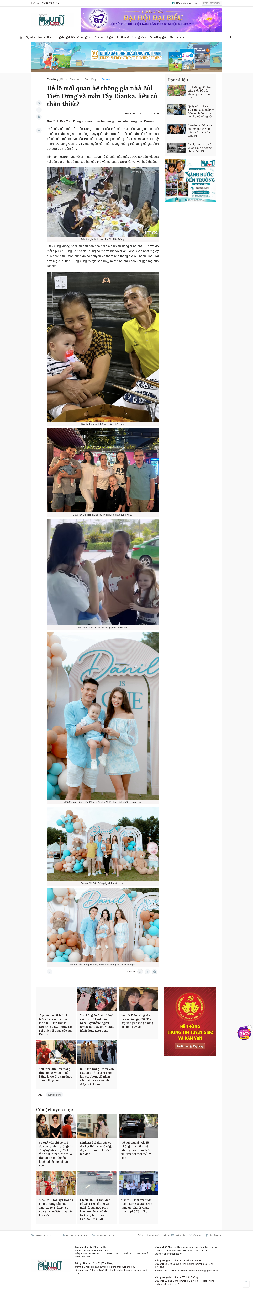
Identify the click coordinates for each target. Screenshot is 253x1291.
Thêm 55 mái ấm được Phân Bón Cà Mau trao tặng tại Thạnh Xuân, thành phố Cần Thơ (136, 1205)
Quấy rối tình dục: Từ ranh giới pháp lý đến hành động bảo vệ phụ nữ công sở (201, 111)
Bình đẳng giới (157, 37)
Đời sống (106, 79)
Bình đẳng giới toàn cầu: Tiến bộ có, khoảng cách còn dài (200, 92)
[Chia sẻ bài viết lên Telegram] (39, 117)
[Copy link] (39, 103)
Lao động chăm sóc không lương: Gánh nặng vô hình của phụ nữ (200, 130)
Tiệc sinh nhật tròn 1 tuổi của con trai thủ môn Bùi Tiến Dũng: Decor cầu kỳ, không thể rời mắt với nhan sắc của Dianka (55, 1024)
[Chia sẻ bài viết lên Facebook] (39, 110)
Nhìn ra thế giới (104, 37)
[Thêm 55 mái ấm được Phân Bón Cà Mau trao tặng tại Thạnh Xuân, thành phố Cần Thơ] (138, 1183)
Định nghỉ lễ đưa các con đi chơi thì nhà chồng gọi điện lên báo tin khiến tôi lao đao (97, 1148)
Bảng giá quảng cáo (187, 3)
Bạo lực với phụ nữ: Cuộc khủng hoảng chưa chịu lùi (200, 148)
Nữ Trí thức (45, 37)
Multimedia (177, 37)
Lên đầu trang (215, 1235)
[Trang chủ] (21, 37)
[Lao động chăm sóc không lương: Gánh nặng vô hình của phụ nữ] (176, 129)
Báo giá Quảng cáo (174, 1235)
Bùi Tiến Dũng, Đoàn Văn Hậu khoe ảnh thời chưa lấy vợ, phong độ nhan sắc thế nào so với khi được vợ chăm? (97, 1076)
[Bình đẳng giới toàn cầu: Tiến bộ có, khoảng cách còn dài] (176, 90)
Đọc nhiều (177, 80)
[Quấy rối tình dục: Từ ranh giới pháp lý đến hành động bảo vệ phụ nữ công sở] (176, 109)
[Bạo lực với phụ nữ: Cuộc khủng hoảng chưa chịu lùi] (176, 148)
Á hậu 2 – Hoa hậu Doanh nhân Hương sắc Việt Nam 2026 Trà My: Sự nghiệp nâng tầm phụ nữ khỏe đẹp (56, 1207)
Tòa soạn (197, 1235)
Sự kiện (30, 37)
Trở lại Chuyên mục (49, 971)
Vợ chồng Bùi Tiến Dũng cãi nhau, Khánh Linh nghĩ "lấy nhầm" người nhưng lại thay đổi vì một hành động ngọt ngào (97, 1022)
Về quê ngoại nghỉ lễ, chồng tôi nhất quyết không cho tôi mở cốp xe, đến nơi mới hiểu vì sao (136, 1150)
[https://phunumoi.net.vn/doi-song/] (39, 130)
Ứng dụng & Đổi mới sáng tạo (73, 37)
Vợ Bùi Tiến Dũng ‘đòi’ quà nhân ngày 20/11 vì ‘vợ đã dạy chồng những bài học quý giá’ (137, 1020)
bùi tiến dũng (55, 1094)
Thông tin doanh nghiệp (149, 1235)
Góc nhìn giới (92, 79)
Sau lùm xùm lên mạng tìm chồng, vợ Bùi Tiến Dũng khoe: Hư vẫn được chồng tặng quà (55, 1074)
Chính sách (76, 79)
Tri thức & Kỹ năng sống (131, 37)
